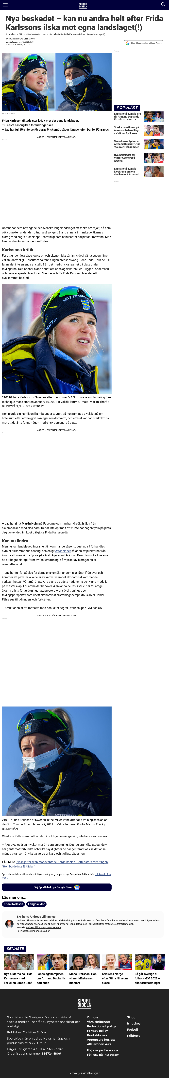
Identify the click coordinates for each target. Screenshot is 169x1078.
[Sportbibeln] (83, 5)
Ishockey (133, 1023)
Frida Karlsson (13, 904)
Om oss (92, 1017)
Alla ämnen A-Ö (99, 1044)
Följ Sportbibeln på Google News (53, 887)
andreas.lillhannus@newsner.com (43, 927)
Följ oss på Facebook (102, 1050)
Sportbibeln (11, 34)
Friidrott (133, 1036)
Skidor (22, 34)
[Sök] (163, 5)
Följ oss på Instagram (103, 1055)
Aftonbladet (63, 551)
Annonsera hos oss (101, 1040)
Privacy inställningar (84, 1073)
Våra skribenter (98, 1022)
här (48, 931)
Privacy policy (97, 1031)
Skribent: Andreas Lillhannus (20, 39)
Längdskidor (36, 904)
